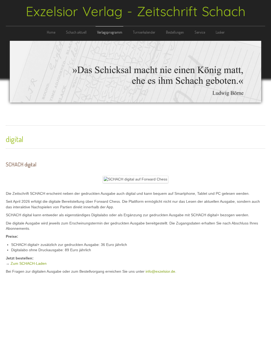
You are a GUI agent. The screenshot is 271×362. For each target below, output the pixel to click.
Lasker (220, 32)
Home (51, 32)
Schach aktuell (76, 32)
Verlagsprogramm (109, 32)
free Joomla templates (135, 299)
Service (200, 32)
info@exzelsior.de (160, 271)
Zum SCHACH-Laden (29, 264)
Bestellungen (175, 32)
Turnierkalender (144, 32)
